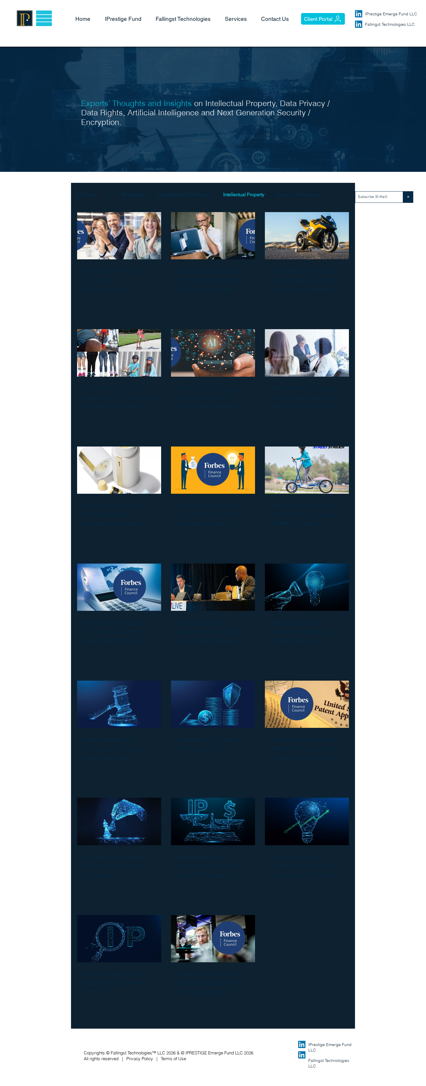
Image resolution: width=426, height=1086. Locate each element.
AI (108, 194)
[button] (186, 18)
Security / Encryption (297, 194)
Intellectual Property (243, 194)
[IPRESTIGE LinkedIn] (358, 13)
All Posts (86, 194)
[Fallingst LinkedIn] (358, 24)
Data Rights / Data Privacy (184, 194)
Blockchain (134, 194)
